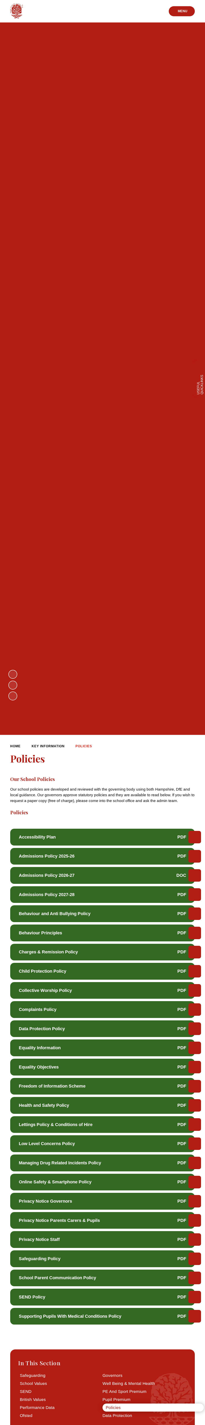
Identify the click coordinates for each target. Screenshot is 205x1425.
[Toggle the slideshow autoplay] (12, 696)
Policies (83, 746)
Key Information (48, 746)
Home (15, 746)
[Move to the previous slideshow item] (12, 674)
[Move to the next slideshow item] (12, 685)
